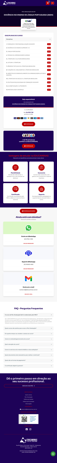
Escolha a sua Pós (27, 385)
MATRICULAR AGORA (29, 211)
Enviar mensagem (28, 243)
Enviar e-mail (28, 294)
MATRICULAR (29, 124)
